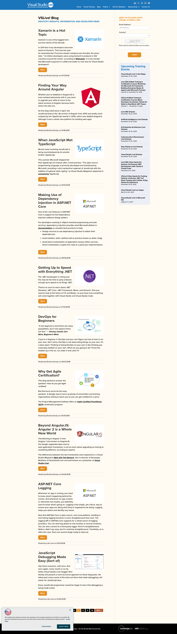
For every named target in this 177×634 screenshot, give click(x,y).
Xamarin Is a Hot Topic (51, 32)
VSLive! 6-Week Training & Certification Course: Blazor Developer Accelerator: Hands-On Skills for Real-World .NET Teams (134, 101)
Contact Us (146, 7)
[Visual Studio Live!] (40, 5)
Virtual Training (89, 7)
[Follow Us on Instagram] (145, 3)
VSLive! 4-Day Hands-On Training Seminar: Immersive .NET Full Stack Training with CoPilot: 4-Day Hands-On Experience (134, 179)
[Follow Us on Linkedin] (135, 3)
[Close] (70, 610)
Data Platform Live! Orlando (132, 147)
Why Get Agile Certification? (49, 373)
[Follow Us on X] (138, 3)
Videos (105, 7)
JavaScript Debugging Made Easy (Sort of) (52, 557)
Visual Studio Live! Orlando (131, 154)
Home (79, 7)
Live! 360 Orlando (128, 112)
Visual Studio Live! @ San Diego (133, 74)
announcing (43, 174)
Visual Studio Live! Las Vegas (132, 190)
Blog (98, 7)
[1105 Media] (141, 628)
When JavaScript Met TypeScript (55, 142)
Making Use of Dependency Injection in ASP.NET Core (54, 201)
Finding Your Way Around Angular (52, 87)
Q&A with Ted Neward (64, 457)
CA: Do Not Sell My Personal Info (89, 629)
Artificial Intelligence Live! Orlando (134, 119)
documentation (45, 228)
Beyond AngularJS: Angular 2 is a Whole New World (55, 429)
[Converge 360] (125, 629)
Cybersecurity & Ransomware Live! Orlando (132, 138)
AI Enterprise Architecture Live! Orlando (133, 128)
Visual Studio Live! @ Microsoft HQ (133, 199)
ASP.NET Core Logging (49, 486)
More (42, 70)
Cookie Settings (46, 626)
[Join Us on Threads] (142, 3)
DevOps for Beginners (47, 319)
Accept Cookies (63, 626)
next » (99, 610)
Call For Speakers (119, 7)
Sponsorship (132, 7)
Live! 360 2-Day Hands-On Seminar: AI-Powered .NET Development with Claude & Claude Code (132, 165)
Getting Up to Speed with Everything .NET (55, 269)
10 (92, 610)
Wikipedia (80, 59)
